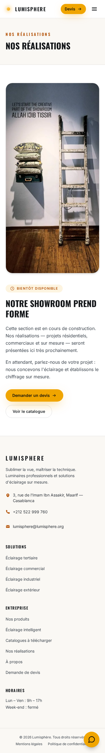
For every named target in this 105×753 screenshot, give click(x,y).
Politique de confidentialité (69, 744)
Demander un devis (31, 395)
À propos (14, 661)
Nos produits (17, 619)
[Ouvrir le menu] (94, 9)
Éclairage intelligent (23, 629)
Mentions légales (29, 744)
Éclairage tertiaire (22, 557)
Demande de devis (23, 672)
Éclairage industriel (23, 579)
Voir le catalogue (29, 411)
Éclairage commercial (25, 568)
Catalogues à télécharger (29, 640)
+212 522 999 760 (30, 511)
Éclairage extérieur (23, 589)
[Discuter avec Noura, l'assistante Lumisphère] (91, 739)
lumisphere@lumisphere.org (38, 526)
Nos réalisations (20, 651)
